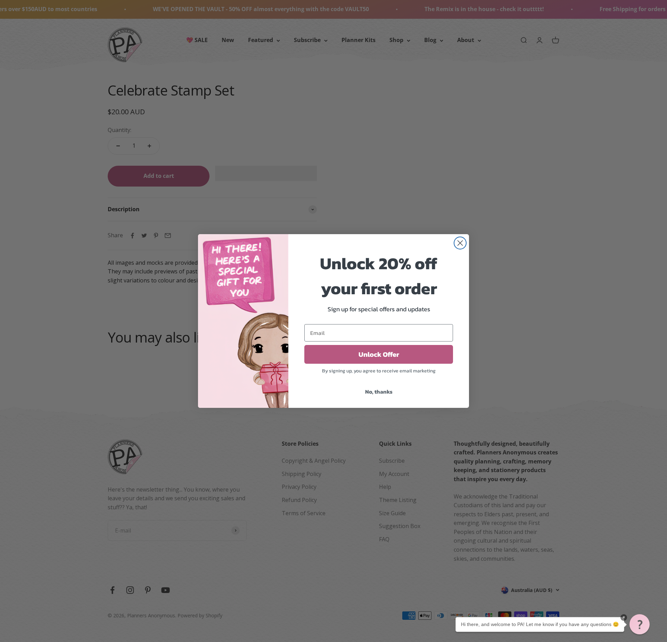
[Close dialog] (460, 243)
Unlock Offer (379, 354)
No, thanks (379, 391)
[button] (639, 624)
